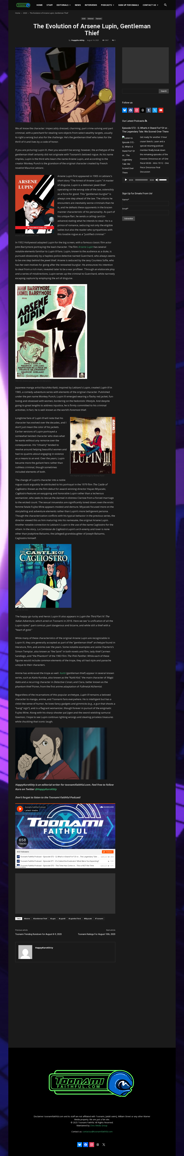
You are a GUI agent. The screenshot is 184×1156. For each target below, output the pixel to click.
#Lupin (53, 918)
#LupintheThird (75, 918)
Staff (50, 5)
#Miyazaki (88, 918)
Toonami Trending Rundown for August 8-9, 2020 (38, 934)
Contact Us (149, 5)
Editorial (90, 19)
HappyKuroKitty (77, 40)
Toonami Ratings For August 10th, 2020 (96, 934)
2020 (25, 13)
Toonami (98, 19)
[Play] (125, 179)
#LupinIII (62, 918)
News (78, 5)
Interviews (91, 5)
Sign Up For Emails (128, 5)
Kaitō (63, 673)
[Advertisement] (65, 893)
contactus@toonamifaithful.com (98, 1131)
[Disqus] (65, 1005)
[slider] (163, 179)
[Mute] (157, 179)
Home (40, 5)
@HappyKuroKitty (46, 789)
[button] (165, 5)
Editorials (62, 5)
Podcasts (106, 5)
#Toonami (99, 918)
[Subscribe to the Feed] (146, 121)
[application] (145, 180)
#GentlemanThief (40, 918)
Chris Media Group (98, 1125)
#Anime (27, 918)
